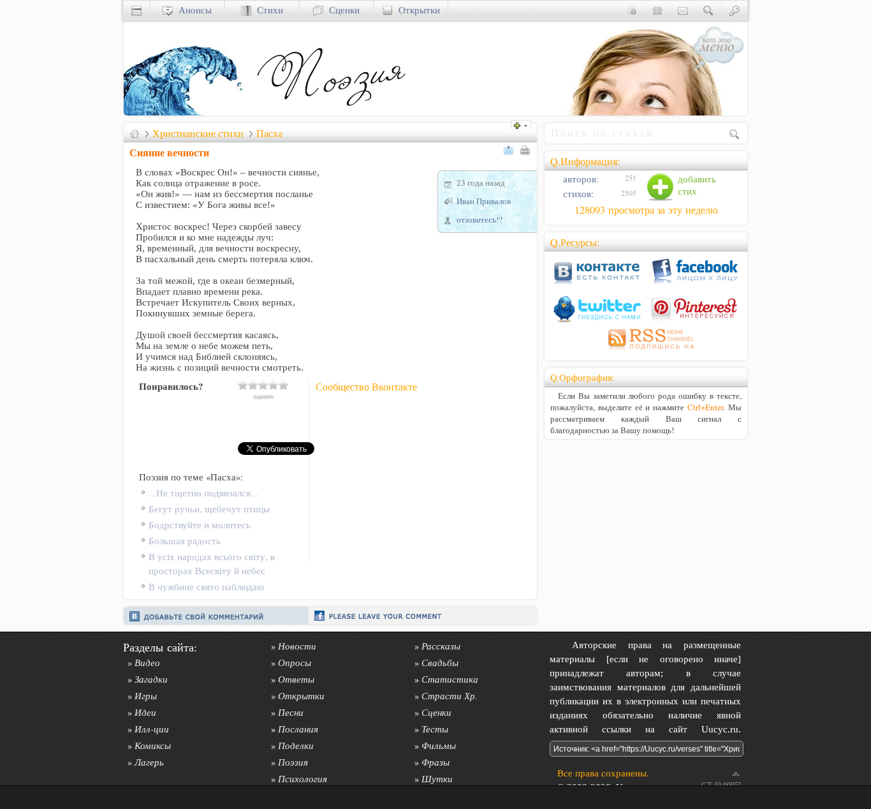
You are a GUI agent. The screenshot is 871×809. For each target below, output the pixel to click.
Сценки (341, 10)
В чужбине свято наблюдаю (206, 587)
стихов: (577, 194)
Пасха (269, 133)
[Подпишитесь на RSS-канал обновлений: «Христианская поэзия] (645, 351)
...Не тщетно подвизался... (203, 493)
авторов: (579, 179)
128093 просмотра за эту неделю (646, 210)
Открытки (416, 10)
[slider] (263, 385)
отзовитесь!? (479, 219)
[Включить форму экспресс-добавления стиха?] (524, 124)
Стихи (267, 10)
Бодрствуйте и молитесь (200, 525)
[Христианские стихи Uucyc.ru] (331, 112)
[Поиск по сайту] (708, 10)
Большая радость (185, 541)
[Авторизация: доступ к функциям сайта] (734, 10)
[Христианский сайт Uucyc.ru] (187, 112)
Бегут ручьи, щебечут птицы (209, 509)
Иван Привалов (484, 201)
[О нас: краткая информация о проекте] (632, 10)
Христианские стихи (198, 133)
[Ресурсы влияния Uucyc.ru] (134, 133)
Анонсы (192, 10)
